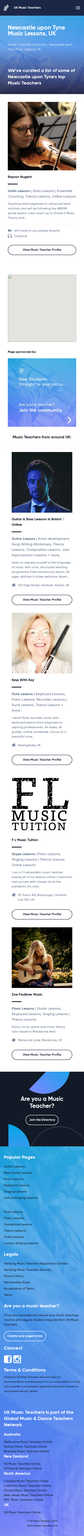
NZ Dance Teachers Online (23, 1468)
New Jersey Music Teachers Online (28, 1495)
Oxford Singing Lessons (20, 1198)
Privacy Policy (13, 1276)
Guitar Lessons (14, 1166)
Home (12, 44)
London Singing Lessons (21, 1243)
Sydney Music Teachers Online (25, 1446)
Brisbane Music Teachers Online (26, 1451)
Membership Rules (17, 1282)
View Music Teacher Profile (42, 250)
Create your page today (25, 1336)
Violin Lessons (14, 1237)
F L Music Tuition (25, 840)
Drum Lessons (13, 1179)
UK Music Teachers (27, 7)
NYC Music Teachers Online (23, 1500)
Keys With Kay (23, 680)
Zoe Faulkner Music (27, 994)
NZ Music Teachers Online (22, 1464)
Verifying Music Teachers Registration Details (36, 1263)
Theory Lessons (15, 1230)
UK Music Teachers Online (22, 1512)
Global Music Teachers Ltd (42, 1526)
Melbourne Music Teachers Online (28, 1442)
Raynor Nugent (20, 177)
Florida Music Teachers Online (25, 1490)
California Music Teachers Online (27, 1485)
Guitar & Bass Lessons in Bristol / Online (38, 522)
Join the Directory (42, 1120)
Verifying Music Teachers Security (27, 1270)
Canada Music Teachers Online (26, 1481)
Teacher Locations (33, 44)
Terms (8, 1295)
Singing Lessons (15, 1191)
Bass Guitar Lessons (18, 1173)
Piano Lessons (14, 1218)
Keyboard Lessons (16, 1185)
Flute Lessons (13, 1212)
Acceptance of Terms (19, 1288)
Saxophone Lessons (18, 1224)
